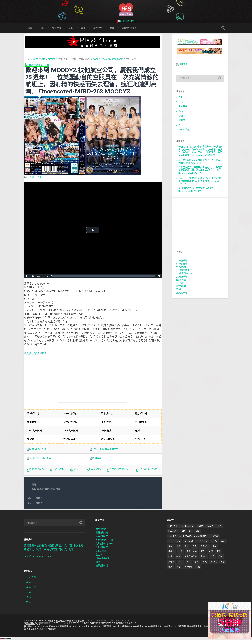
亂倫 (186, 546)
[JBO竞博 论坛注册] (37, 65)
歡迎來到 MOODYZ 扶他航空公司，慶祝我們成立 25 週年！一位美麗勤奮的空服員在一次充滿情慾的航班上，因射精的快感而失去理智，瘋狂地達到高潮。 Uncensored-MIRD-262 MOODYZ (92, 80)
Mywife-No (173, 531)
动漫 (83, 28)
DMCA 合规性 (129, 28)
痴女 (189, 561)
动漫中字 (97, 28)
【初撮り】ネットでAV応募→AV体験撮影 (187, 536)
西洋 (112, 28)
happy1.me (57, 622)
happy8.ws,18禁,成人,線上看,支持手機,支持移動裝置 (58, 621)
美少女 (214, 561)
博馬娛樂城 (181, 267)
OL (190, 531)
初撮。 (171, 551)
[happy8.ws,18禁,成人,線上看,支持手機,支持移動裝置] (126, 9)
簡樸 (58, 489)
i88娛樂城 (181, 280)
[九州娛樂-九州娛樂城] (39, 458)
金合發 (179, 283)
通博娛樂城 (181, 260)
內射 (215, 546)
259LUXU (172, 526)
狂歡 (47, 489)
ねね (34, 489)
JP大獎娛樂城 (179, 626)
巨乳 (219, 551)
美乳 (205, 561)
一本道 (214, 541)
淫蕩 (213, 556)
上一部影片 (37, 498)
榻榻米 (40, 489)
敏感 (178, 556)
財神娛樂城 (181, 263)
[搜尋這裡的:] (200, 78)
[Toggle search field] (223, 28)
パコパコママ (174, 541)
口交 (180, 551)
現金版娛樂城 (33, 628)
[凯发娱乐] (181, 64)
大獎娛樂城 (106, 626)
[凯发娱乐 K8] (126, 21)
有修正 (204, 556)
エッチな (214, 536)
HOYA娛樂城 (182, 286)
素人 (197, 561)
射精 (211, 551)
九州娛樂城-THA (184, 273)
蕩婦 (170, 566)
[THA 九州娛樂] (57, 471)
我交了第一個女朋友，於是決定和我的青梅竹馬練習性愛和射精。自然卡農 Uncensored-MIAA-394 (200, 181)
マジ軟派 (189, 541)
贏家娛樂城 (181, 292)
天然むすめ (192, 551)
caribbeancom (187, 526)
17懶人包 (33, 622)
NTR (183, 531)
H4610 (210, 526)
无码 (71, 28)
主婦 (170, 546)
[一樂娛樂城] (45, 353)
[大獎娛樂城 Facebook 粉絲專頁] (40, 626)
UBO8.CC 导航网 (81, 622)
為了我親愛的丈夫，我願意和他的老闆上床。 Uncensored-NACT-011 (200, 161)
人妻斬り (205, 546)
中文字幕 (56, 28)
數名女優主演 (190, 556)
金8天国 (188, 566)
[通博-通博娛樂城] (36, 449)
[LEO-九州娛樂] (94, 471)
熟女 (180, 561)
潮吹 (221, 556)
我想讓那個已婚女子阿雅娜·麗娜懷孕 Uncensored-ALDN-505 (196, 190)
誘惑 (178, 566)
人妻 (194, 546)
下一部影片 (37, 503)
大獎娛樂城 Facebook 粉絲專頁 (74, 626)
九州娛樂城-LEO (184, 270)
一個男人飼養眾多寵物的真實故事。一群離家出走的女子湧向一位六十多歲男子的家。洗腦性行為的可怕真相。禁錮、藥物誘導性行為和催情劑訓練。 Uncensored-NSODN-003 (200, 151)
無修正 (171, 561)
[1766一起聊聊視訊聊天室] (104, 449)
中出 (223, 541)
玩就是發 (52, 628)
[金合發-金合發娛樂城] (118, 471)
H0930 (200, 526)
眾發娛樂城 (163, 626)
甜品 (52, 489)
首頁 (30, 28)
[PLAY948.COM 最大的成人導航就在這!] (93, 46)
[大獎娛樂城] (31, 353)
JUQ (219, 526)
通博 (178, 289)
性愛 (170, 556)
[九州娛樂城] (75, 471)
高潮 (198, 566)
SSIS (198, 531)
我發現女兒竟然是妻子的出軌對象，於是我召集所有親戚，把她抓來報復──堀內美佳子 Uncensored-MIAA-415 (200, 170)
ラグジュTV (202, 541)
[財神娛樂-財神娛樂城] (147, 471)
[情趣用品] (96, 458)
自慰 (223, 561)
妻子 (203, 551)
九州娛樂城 (181, 276)
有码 (42, 28)
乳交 (178, 546)
